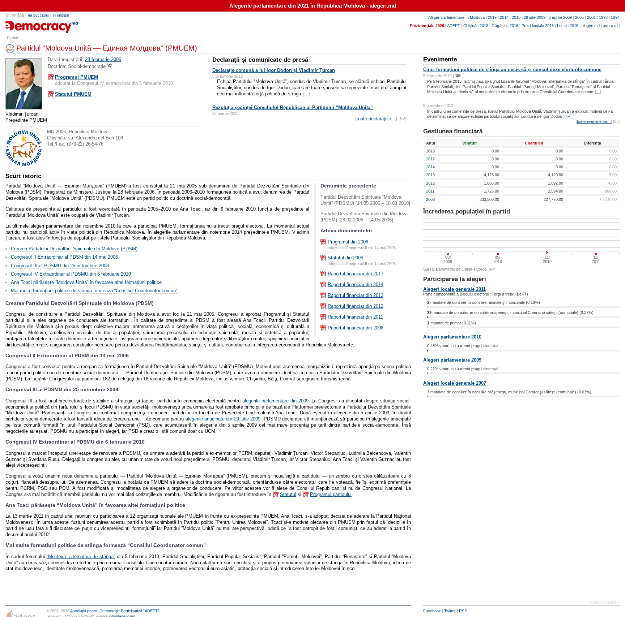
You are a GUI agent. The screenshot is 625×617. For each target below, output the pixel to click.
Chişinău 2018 (475, 25)
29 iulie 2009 (534, 17)
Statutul (288, 494)
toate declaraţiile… (376, 118)
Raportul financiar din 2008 (355, 328)
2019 (492, 17)
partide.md (22, 24)
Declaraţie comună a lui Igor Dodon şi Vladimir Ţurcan (273, 70)
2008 (430, 199)
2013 (430, 175)
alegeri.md (591, 25)
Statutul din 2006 (345, 257)
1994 (615, 17)
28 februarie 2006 (103, 59)
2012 (430, 183)
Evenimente (440, 59)
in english (61, 15)
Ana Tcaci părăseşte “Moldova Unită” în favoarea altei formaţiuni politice (86, 282)
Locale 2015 (567, 25)
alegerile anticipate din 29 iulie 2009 (223, 419)
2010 (516, 17)
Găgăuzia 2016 (505, 25)
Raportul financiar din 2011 (355, 317)
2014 (504, 17)
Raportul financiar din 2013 (355, 295)
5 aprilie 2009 (560, 17)
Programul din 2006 (348, 242)
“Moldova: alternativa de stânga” (81, 556)
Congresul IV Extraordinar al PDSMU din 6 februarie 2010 (71, 274)
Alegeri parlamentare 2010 (452, 337)
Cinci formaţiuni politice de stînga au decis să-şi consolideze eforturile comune (512, 69)
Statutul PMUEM (73, 94)
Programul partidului (331, 494)
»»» (566, 116)
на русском (38, 15)
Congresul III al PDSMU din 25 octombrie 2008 (60, 265)
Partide (13, 38)
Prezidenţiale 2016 (538, 25)
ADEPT (453, 25)
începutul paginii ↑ (604, 602)
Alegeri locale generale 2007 (454, 383)
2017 (430, 159)
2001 (591, 17)
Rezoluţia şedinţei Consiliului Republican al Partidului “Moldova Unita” (292, 107)
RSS (463, 611)
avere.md (611, 25)
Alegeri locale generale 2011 (454, 289)
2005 (579, 17)
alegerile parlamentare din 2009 (275, 401)
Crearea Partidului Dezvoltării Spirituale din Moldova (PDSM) (74, 248)
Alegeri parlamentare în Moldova (456, 17)
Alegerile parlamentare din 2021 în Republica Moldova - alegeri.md (312, 6)
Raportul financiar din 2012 (355, 306)
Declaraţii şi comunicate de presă (260, 59)
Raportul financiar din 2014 (355, 284)
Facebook (432, 611)
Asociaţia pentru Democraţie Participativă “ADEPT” (114, 611)
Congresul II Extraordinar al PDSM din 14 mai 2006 (64, 257)
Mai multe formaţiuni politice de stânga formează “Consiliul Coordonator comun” (94, 290)
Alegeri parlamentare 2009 (452, 360)
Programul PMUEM (76, 77)
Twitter (450, 611)
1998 (603, 17)
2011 (430, 191)
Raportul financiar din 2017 (355, 273)
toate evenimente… (594, 121)
